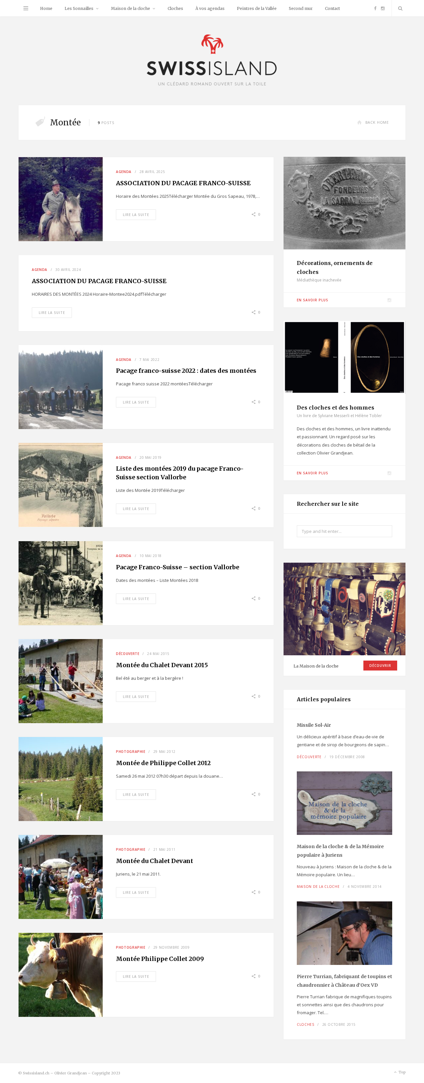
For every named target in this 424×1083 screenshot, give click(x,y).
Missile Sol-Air (314, 725)
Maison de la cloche (130, 8)
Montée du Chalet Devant (154, 861)
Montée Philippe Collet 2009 (160, 959)
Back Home (377, 122)
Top (402, 1072)
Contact (332, 8)
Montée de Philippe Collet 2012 (163, 763)
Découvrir (380, 665)
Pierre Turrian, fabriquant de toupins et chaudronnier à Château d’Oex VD (344, 981)
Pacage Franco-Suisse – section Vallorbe (177, 567)
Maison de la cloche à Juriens (340, 851)
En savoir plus (312, 300)
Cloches (175, 8)
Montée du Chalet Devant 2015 (162, 665)
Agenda (124, 171)
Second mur (301, 8)
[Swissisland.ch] (212, 60)
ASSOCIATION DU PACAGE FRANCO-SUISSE (183, 183)
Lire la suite (136, 214)
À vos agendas (210, 8)
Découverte (127, 653)
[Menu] (25, 8)
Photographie (130, 751)
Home (46, 8)
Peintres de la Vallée (257, 8)
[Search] (399, 8)
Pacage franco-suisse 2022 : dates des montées (186, 370)
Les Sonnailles (79, 8)
